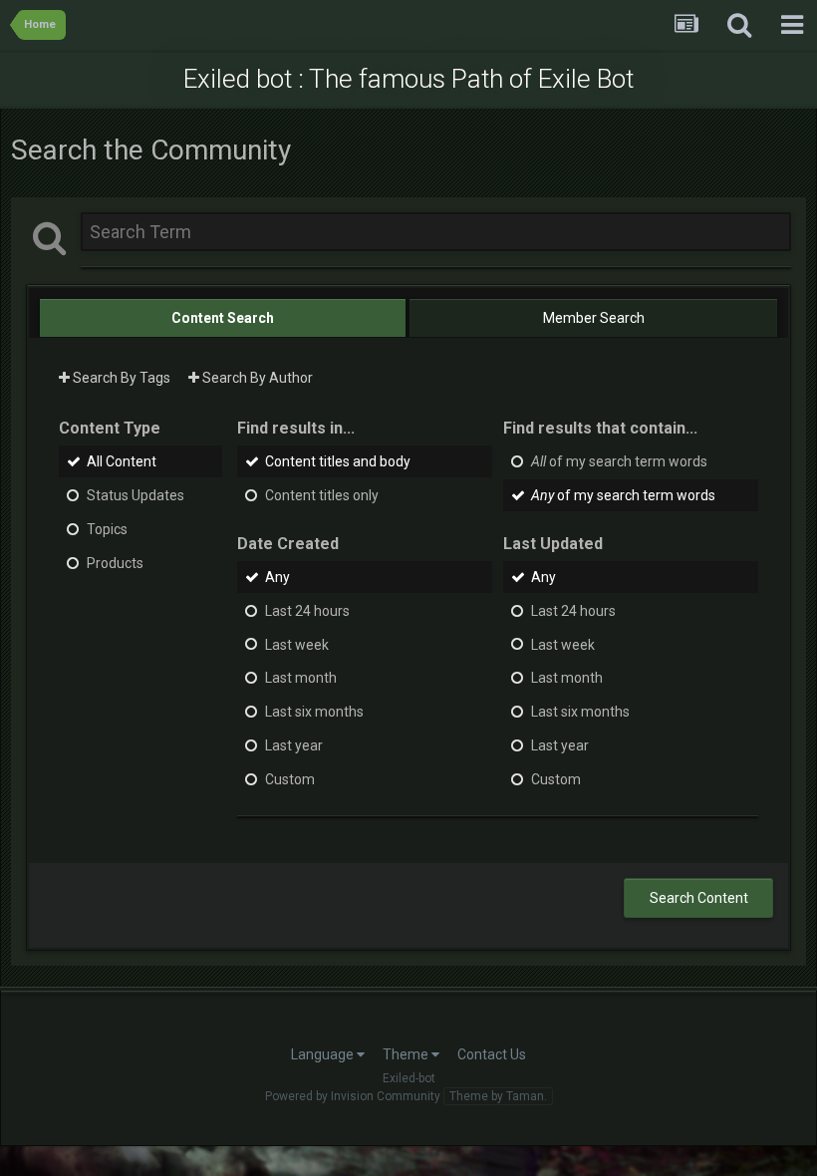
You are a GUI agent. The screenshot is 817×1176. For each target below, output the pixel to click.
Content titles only (322, 495)
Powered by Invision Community (352, 1096)
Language (324, 1054)
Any (277, 577)
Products (115, 563)
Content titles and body (337, 461)
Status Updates (135, 495)
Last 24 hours (307, 611)
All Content (121, 461)
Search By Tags (120, 378)
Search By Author (256, 378)
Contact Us (491, 1054)
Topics (107, 529)
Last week (297, 644)
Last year (294, 745)
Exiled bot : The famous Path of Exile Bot (408, 79)
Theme (407, 1054)
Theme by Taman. (498, 1096)
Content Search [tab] (222, 318)
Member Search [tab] (594, 318)
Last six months (314, 712)
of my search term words (619, 461)
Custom (290, 779)
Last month (301, 678)
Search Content (699, 898)
